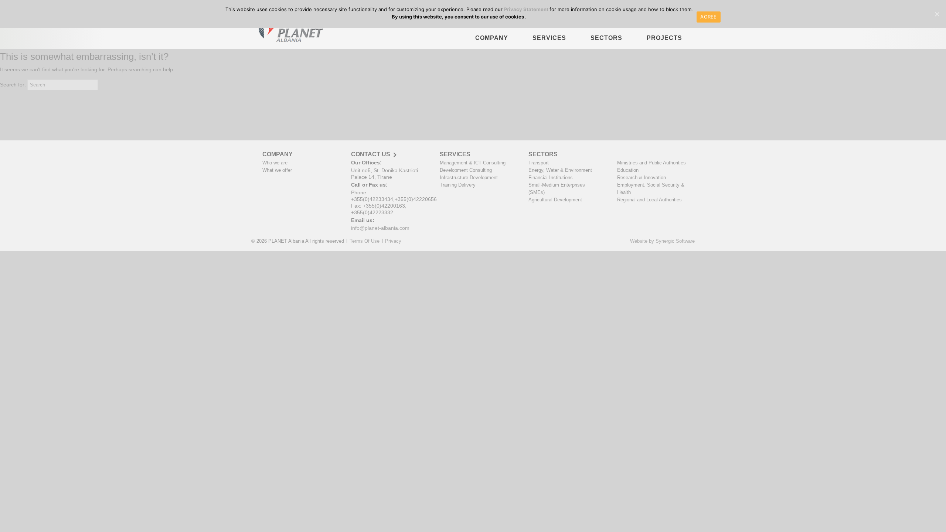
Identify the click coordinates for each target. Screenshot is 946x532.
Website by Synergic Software (662, 241)
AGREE (708, 17)
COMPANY (491, 38)
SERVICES (549, 38)
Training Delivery (458, 185)
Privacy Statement (526, 9)
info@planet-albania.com (380, 228)
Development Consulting (466, 170)
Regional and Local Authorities (649, 199)
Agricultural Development (555, 199)
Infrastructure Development (469, 177)
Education (628, 170)
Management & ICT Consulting (473, 163)
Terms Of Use (365, 241)
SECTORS (606, 38)
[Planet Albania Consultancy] (288, 31)
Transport (538, 163)
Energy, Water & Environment (560, 170)
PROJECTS (664, 38)
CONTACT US (370, 154)
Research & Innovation (641, 177)
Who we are (274, 163)
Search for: (13, 85)
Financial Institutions (550, 177)
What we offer (277, 170)
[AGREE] (936, 14)
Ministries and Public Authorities (651, 163)
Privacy (393, 241)
